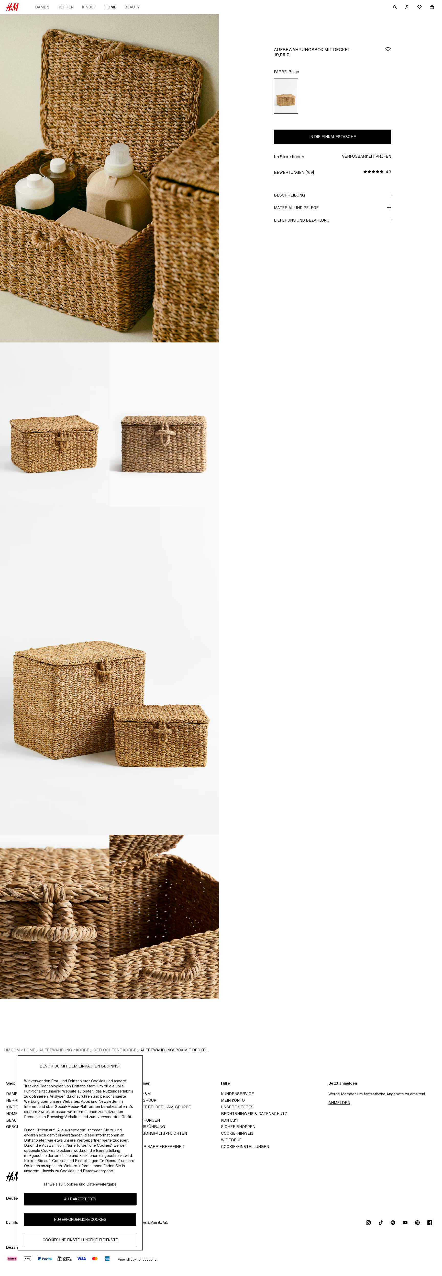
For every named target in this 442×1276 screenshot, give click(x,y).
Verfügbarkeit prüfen (366, 156)
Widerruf (231, 1140)
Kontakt (230, 1120)
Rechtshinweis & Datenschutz (254, 1113)
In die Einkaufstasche (332, 136)
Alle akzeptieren (80, 1199)
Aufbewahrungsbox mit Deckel (174, 1050)
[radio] (286, 96)
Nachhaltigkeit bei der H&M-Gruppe (152, 1107)
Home (110, 7)
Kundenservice (237, 1093)
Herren (65, 7)
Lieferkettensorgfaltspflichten (150, 1133)
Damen (42, 7)
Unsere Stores (237, 1107)
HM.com (12, 1050)
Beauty (132, 7)
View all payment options (137, 1259)
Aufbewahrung (55, 1050)
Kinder (89, 7)
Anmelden (339, 1102)
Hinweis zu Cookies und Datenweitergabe (80, 1184)
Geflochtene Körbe (114, 1050)
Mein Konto (233, 1100)
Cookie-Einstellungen (245, 1146)
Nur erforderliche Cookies (80, 1219)
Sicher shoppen (238, 1126)
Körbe (82, 1050)
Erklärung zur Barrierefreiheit (149, 1146)
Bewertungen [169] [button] (294, 172)
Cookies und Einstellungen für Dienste (80, 1240)
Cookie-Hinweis (237, 1133)
